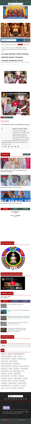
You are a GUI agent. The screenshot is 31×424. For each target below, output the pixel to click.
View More (27, 154)
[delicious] (26, 399)
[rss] (19, 399)
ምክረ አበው (15, 366)
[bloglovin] (14, 399)
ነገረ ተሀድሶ (3, 378)
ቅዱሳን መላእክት (24, 368)
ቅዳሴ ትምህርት (17, 371)
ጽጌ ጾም (7, 388)
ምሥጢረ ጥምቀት (13, 361)
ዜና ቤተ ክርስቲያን (12, 383)
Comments (25, 301)
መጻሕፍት (20, 356)
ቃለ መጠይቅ (16, 368)
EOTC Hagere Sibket (5, 296)
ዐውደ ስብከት (4, 383)
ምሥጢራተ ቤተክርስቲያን (6, 363)
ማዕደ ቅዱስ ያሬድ (22, 358)
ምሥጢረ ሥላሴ (4, 361)
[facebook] (4, 399)
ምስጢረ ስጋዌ (16, 363)
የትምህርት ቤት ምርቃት (6, 385)
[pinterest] (12, 399)
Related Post (5, 154)
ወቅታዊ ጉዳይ (15, 44)
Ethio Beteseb (4, 297)
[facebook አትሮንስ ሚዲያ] (14, 1)
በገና (23, 371)
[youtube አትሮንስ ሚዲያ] (16, 1)
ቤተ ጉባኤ (10, 373)
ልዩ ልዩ (15, 356)
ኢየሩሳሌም (3, 380)
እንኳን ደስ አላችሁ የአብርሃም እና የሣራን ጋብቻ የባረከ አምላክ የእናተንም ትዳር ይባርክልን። (14, 171)
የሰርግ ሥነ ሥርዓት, (20, 64)
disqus (15, 209)
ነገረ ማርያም (14, 375)
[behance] (21, 399)
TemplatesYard (13, 420)
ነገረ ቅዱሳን (21, 375)
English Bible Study (19, 353)
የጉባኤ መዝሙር (16, 385)
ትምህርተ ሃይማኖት (5, 375)
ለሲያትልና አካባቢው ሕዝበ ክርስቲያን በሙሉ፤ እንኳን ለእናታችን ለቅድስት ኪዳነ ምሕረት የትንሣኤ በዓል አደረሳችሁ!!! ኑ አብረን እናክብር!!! (16, 330)
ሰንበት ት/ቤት (4, 368)
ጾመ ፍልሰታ (20, 388)
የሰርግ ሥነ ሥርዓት (8, 47)
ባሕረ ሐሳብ (3, 373)
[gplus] (9, 399)
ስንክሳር (10, 368)
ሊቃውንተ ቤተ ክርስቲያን (6, 356)
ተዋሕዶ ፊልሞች (17, 373)
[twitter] (6, 399)
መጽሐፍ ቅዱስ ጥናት (5, 358)
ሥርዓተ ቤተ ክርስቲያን (24, 366)
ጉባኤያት (23, 385)
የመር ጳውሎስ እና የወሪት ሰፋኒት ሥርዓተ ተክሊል (11, 203)
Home (2, 47)
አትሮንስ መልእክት (18, 378)
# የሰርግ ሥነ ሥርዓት (9, 117)
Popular (15, 301)
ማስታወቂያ (14, 358)
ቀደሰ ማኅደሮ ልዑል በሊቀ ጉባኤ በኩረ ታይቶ (15, 304)
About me (3, 353)
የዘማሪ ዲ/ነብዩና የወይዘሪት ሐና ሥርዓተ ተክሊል (11, 187)
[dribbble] (16, 399)
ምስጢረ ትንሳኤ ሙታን (6, 366)
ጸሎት (2, 388)
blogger (5, 209)
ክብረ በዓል (15, 380)
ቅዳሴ (11, 371)
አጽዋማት (25, 378)
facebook (25, 209)
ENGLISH (10, 353)
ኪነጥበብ (9, 380)
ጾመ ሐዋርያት (13, 388)
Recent (5, 301)
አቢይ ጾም (10, 378)
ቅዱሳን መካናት (4, 371)
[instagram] (24, 399)
